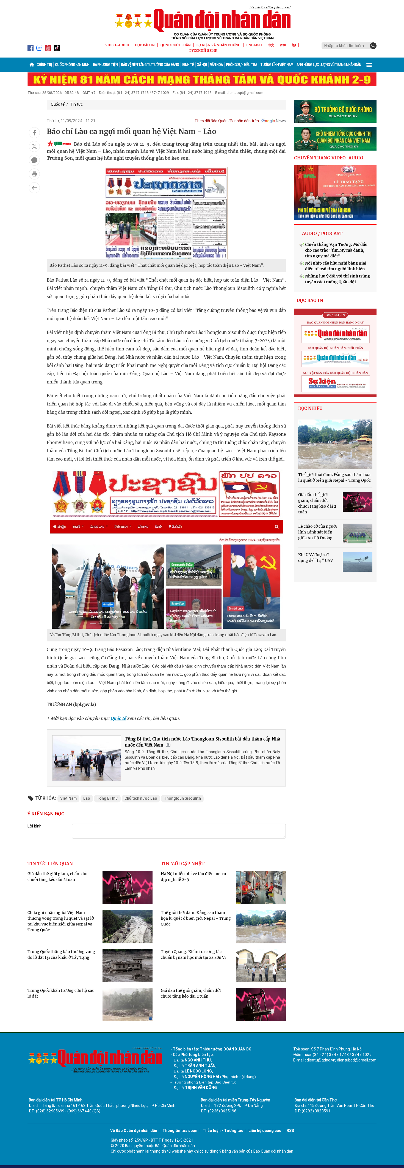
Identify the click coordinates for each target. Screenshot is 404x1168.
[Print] (34, 173)
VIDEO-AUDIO (117, 45)
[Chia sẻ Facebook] (34, 132)
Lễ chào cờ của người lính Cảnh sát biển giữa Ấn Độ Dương (317, 532)
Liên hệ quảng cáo (264, 1130)
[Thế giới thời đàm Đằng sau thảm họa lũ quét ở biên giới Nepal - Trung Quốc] (335, 444)
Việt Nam (68, 798)
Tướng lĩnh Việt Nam (276, 64)
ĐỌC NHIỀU (310, 408)
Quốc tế (58, 104)
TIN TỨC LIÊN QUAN (50, 863)
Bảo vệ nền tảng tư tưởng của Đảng (150, 64)
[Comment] (34, 160)
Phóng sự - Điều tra (241, 64)
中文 (271, 45)
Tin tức (76, 104)
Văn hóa (216, 64)
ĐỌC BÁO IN (145, 45)
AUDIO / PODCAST (322, 233)
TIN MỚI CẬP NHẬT (182, 863)
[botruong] (335, 111)
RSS (290, 1130)
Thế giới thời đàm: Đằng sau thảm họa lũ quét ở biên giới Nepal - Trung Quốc (196, 918)
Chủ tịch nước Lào (140, 798)
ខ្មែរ (294, 45)
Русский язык (203, 50)
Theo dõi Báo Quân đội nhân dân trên (227, 120)
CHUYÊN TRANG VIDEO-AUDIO (328, 157)
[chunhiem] (335, 139)
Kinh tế (188, 64)
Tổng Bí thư (107, 798)
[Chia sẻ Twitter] (34, 146)
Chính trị (44, 64)
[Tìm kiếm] (373, 45)
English (254, 45)
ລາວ (283, 45)
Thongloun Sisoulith (182, 798)
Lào (86, 798)
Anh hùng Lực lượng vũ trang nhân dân (329, 64)
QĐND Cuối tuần (176, 45)
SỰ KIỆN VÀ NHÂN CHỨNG (218, 45)
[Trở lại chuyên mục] (34, 187)
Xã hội (202, 64)
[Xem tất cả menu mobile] (369, 64)
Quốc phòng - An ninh (72, 64)
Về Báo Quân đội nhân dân (133, 1130)
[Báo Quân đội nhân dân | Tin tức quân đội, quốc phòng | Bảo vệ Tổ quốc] (202, 23)
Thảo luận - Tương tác (223, 1130)
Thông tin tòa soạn (179, 1130)
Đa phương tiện (105, 64)
